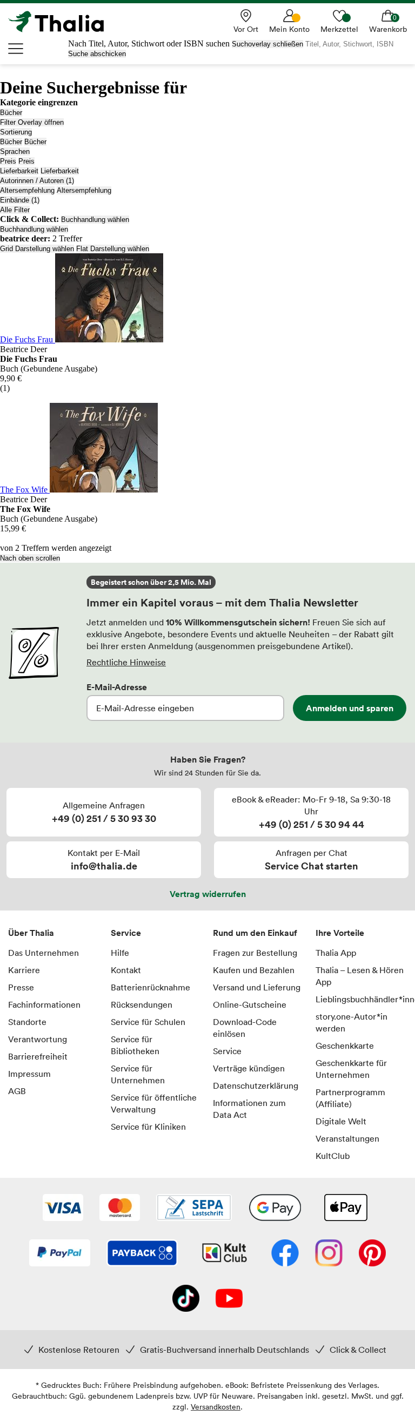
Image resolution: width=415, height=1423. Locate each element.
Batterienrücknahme (150, 987)
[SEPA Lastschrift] (194, 1208)
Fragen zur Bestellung (255, 952)
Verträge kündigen (249, 1068)
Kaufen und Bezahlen (253, 970)
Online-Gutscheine (249, 1004)
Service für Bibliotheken (135, 1045)
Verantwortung (37, 1039)
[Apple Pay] (345, 1208)
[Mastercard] (119, 1208)
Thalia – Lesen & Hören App (360, 976)
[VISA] (63, 1208)
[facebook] (285, 1254)
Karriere (24, 970)
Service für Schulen (148, 1021)
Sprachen (15, 151)
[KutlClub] (224, 1254)
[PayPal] (59, 1254)
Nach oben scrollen (30, 558)
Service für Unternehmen (138, 1074)
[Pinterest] (372, 1254)
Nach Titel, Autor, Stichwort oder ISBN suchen (149, 43)
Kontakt (126, 970)
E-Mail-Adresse (116, 687)
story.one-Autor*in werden (351, 1022)
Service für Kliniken (148, 1126)
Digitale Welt (341, 1121)
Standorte (27, 1021)
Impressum (29, 1073)
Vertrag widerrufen (208, 894)
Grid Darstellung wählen (37, 249)
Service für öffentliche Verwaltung (154, 1103)
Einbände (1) (19, 200)
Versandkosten (215, 1406)
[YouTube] (229, 1299)
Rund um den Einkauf (255, 933)
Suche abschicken (97, 54)
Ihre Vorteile (340, 933)
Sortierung (16, 132)
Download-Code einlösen (245, 1027)
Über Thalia (31, 933)
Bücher (11, 113)
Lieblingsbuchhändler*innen (361, 999)
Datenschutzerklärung (255, 1085)
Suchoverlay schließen (267, 44)
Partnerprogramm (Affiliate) (350, 1098)
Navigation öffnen (16, 49)
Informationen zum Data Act (249, 1108)
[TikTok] (185, 1299)
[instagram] (329, 1254)
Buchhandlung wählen (95, 219)
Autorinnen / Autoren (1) (37, 181)
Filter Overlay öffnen (32, 122)
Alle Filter (15, 210)
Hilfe (120, 952)
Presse (21, 987)
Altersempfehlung (27, 190)
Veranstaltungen (347, 1138)
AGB (17, 1090)
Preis (8, 161)
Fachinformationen (44, 1004)
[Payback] (142, 1254)
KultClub (333, 1155)
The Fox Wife (25, 489)
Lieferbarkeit (19, 171)
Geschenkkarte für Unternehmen (351, 1068)
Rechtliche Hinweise (126, 662)
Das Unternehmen (43, 952)
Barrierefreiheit (38, 1056)
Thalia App (336, 952)
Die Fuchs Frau (27, 339)
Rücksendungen (141, 1004)
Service (126, 933)
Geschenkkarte (345, 1045)
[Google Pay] (275, 1208)
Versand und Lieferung (256, 987)
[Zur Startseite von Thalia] (62, 21)
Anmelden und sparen (349, 708)
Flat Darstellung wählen (112, 249)
